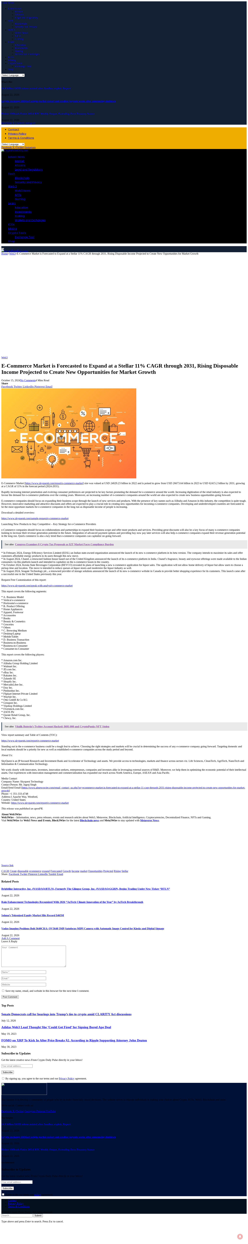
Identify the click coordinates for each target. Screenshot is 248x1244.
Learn (11, 42)
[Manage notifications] (240, 1236)
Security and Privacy (26, 26)
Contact (13, 129)
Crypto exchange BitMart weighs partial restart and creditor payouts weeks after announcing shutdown (58, 101)
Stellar (124, 871)
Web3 (4, 357)
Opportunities (95, 871)
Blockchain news (89, 820)
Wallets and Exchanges (27, 54)
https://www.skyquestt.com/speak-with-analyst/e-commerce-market (37, 585)
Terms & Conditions (21, 138)
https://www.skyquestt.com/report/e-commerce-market (54, 483)
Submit (38, 1215)
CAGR (5, 871)
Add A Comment (10, 938)
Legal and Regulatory (26, 17)
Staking (19, 51)
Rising (117, 871)
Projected (108, 871)
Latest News (14, 8)
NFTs (18, 35)
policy (37, 1194)
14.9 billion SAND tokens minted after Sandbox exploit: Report (36, 88)
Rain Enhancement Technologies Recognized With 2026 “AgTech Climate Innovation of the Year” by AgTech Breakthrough (72, 902)
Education (20, 45)
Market (18, 11)
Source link (7, 865)
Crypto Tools (15, 63)
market (83, 871)
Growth (67, 871)
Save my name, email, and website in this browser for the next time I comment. (47, 990)
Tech (10, 20)
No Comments (28, 380)
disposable (23, 871)
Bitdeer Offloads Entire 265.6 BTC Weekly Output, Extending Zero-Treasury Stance (47, 113)
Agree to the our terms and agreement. (29, 1194)
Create (13, 871)
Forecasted (56, 871)
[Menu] (2, 248)
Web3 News (21, 32)
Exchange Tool (23, 66)
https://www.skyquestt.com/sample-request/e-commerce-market (34, 518)
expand (46, 871)
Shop (11, 69)
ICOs (11, 57)
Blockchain (21, 23)
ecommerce (35, 871)
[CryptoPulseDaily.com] (14, 150)
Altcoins (19, 14)
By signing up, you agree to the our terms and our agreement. (46, 1078)
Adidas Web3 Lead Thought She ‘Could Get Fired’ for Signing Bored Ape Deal (56, 1027)
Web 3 (11, 29)
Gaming (19, 39)
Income (75, 871)
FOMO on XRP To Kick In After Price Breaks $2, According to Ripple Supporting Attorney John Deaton (74, 1040)
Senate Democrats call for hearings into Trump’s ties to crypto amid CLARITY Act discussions (66, 1014)
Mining (12, 60)
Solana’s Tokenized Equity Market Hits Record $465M (32, 915)
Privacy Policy (17, 134)
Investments (21, 48)
